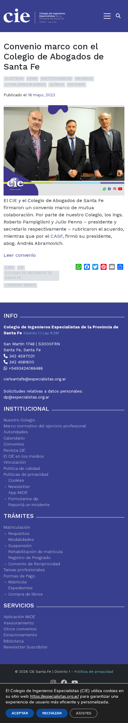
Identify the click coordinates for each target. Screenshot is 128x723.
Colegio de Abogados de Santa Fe (28, 275)
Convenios (14, 444)
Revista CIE (14, 450)
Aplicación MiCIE (19, 616)
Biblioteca (14, 641)
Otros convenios (20, 628)
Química (57, 84)
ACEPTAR (20, 713)
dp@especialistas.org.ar (26, 397)
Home (32, 79)
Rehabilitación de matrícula (35, 551)
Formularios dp (23, 498)
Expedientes (20, 587)
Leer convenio (20, 255)
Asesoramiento (19, 622)
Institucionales (56, 79)
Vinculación (15, 462)
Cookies (16, 480)
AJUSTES (83, 713)
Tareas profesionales (24, 569)
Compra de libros (25, 594)
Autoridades (16, 431)
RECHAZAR (52, 713)
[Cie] (34, 16)
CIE (21, 268)
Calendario (14, 438)
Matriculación (17, 527)
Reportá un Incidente (29, 504)
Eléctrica (14, 79)
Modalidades (21, 539)
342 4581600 (21, 362)
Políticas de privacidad (26, 474)
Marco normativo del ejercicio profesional (45, 425)
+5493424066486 (25, 368)
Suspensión (20, 545)
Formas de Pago (19, 576)
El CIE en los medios (24, 456)
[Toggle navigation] (91, 16)
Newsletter (19, 486)
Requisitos (18, 533)
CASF (57, 236)
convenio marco (20, 285)
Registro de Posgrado (29, 557)
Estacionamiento (20, 634)
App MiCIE (18, 492)
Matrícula (17, 581)
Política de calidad (22, 468)
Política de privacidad (93, 672)
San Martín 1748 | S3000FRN (32, 343)
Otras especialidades (25, 84)
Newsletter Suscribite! (25, 647)
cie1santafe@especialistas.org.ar (35, 379)
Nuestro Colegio (19, 420)
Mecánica (84, 79)
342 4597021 (21, 356)
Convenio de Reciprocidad (34, 563)
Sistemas (76, 84)
